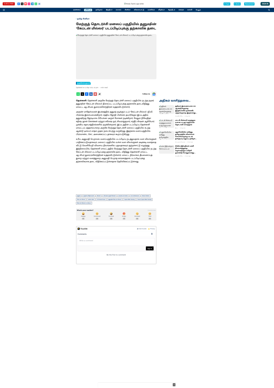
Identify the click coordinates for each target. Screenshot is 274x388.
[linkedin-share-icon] (91, 95)
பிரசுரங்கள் (249, 4)
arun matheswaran (135, 196)
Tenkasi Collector (145, 196)
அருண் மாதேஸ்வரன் (88, 196)
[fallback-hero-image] (166, 109)
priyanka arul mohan (123, 196)
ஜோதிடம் (171, 10)
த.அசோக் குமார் (83, 83)
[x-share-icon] (82, 95)
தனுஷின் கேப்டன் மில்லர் (114, 199)
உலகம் (118, 10)
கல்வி (189, 10)
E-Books (237, 4)
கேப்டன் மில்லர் (81, 199)
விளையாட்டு (139, 10)
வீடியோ (161, 10)
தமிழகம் (99, 10)
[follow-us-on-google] (153, 94)
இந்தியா (109, 10)
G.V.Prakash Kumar (101, 199)
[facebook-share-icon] (86, 95)
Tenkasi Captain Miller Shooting (144, 199)
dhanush (99, 196)
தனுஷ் (78, 196)
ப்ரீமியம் (88, 10)
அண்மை (77, 10)
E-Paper (227, 4)
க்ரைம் (181, 10)
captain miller (91, 199)
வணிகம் (151, 10)
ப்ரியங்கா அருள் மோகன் (109, 196)
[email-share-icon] (95, 95)
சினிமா (127, 10)
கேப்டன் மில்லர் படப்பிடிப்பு (84, 203)
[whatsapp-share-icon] (78, 95)
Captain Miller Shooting (129, 199)
